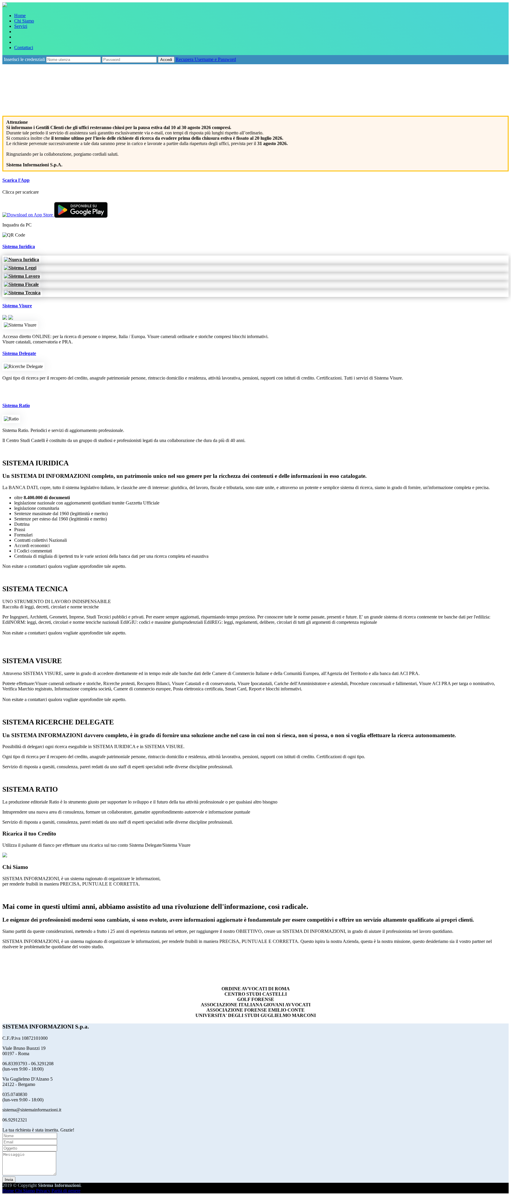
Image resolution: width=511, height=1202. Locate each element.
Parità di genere (65, 1190)
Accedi (166, 59)
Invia (9, 1179)
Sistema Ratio (16, 405)
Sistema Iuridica (18, 246)
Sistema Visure (17, 305)
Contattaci (23, 47)
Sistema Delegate (19, 353)
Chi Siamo (24, 20)
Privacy (43, 1190)
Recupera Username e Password (206, 59)
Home (20, 15)
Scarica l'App (16, 180)
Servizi (20, 26)
